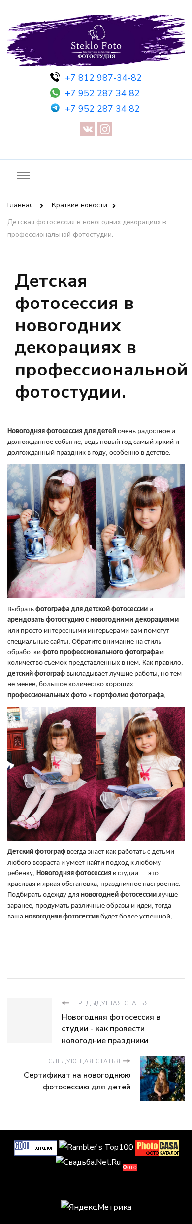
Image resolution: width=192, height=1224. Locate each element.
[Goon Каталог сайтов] (35, 1147)
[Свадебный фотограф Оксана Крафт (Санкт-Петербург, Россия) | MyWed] (96, 1189)
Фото (130, 1167)
